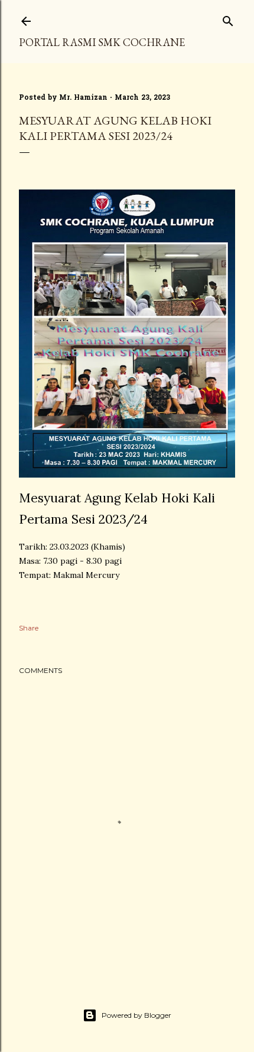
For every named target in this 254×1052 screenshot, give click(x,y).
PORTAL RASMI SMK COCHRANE (102, 42)
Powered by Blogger (136, 1015)
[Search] (228, 18)
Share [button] (28, 627)
